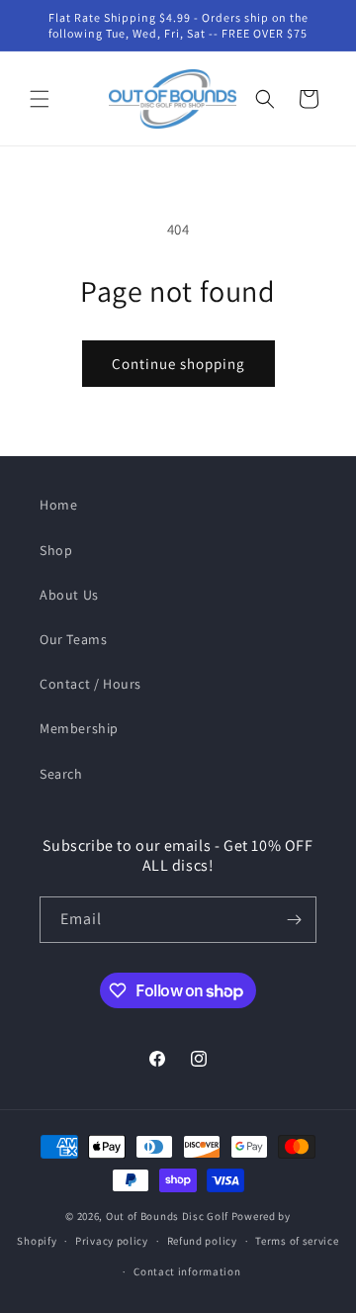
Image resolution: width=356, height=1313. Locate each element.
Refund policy (202, 1241)
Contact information (187, 1271)
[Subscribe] (293, 919)
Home (58, 505)
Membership (79, 728)
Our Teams (73, 639)
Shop (56, 550)
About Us (69, 595)
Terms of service (296, 1241)
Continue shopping (178, 363)
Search (61, 774)
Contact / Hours (90, 684)
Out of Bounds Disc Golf (167, 1216)
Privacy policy (111, 1241)
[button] (39, 99)
